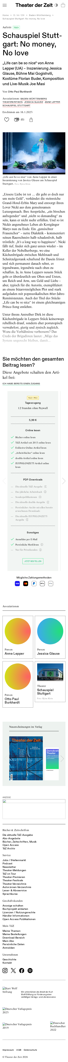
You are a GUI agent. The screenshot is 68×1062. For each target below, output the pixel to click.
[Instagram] (5, 970)
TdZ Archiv (9, 848)
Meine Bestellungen (14, 934)
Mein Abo (8, 941)
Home (6, 15)
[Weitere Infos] (45, 486)
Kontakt (7, 962)
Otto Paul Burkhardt (20, 91)
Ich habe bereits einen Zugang (21, 384)
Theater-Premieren (14, 877)
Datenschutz (30, 1050)
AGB (18, 1050)
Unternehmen (10, 954)
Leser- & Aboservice (15, 890)
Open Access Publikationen (19, 919)
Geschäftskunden (13, 900)
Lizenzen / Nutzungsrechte (19, 912)
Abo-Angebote (11, 838)
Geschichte (10, 959)
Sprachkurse (10, 894)
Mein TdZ (8, 926)
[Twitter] (13, 970)
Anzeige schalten (13, 905)
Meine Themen (11, 931)
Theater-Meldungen (14, 870)
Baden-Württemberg (40, 15)
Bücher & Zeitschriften (16, 830)
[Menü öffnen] (4, 5)
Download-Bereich (14, 937)
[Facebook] (21, 970)
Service (7, 855)
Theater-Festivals (13, 880)
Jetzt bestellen (32, 561)
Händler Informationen (16, 915)
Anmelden (9, 947)
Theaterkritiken (12, 102)
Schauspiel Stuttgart (16, 105)
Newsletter (9, 867)
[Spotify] (30, 970)
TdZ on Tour (9, 873)
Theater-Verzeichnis (14, 883)
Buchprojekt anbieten (15, 909)
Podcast (7, 863)
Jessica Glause (33, 102)
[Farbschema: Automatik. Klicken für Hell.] (56, 5)
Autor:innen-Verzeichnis (17, 887)
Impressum (8, 1050)
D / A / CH (18, 15)
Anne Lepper (52, 102)
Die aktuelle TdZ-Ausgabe (18, 835)
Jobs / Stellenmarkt (14, 860)
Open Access (11, 845)
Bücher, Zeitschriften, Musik (20, 841)
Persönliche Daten (14, 944)
